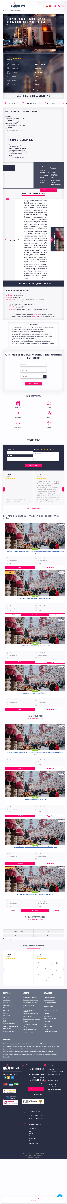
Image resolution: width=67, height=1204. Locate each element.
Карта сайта (6, 1056)
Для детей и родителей (30, 1024)
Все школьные (48, 1026)
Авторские (6, 1010)
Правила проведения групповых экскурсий (15, 1051)
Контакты (44, 1043)
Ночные (5, 1018)
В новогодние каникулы (50, 1031)
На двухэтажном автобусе (10, 1026)
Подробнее (50, 567)
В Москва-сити (7, 1005)
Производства (48, 1016)
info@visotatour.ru (39, 1094)
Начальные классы (49, 1000)
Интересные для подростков (31, 1019)
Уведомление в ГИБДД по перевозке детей (56, 182)
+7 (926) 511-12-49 (36, 1075)
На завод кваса (27, 1016)
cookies (34, 1198)
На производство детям (30, 1002)
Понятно (33, 1200)
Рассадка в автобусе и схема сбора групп (54, 174)
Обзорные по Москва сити (30, 1013)
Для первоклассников (50, 1002)
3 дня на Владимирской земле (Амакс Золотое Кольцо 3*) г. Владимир (35, 847)
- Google (31, 1136)
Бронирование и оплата (44, 176)
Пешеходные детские (29, 1029)
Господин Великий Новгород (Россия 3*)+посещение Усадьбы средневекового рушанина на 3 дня (35, 552)
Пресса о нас (58, 1043)
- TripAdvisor (32, 1128)
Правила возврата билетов (18, 1049)
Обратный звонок (35, 1089)
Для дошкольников (49, 997)
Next (63, 489)
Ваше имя (11, 449)
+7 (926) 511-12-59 (36, 1080)
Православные (27, 1007)
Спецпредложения (25, 1046)
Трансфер (30, 1043)
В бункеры (46, 1023)
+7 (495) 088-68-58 (36, 1069)
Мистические (7, 1028)
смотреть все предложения (35, 718)
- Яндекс (31, 1133)
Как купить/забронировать (39, 1046)
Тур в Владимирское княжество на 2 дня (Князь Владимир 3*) (35, 598)
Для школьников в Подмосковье (28, 1011)
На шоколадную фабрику (30, 1000)
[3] (17, 58)
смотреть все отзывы (33, 508)
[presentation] (11, 103)
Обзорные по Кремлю (29, 1026)
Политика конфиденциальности (33, 1155)
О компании (22, 1043)
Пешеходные (7, 1002)
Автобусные (6, 1000)
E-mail (10, 455)
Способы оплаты (53, 1046)
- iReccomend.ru (33, 1143)
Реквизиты (37, 1043)
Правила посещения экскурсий (36, 1049)
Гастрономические (8, 1031)
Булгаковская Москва (50, 1018)
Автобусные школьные (50, 1010)
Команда (6, 1043)
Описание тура (10, 24)
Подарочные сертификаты (11, 1046)
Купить (57, 615)
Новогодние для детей (30, 997)
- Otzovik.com (32, 1138)
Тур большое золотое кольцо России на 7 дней (35, 646)
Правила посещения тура (44, 171)
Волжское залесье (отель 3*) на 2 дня (35, 799)
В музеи (25, 1021)
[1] (13, 58)
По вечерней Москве (9, 1023)
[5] (20, 58)
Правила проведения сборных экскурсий (41, 1051)
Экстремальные (28, 1032)
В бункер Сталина (28, 1005)
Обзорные (6, 1007)
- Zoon (30, 1131)
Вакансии (50, 1043)
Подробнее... (39, 1198)
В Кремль (6, 997)
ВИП (4, 1020)
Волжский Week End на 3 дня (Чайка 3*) (35, 693)
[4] (18, 58)
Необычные (6, 1015)
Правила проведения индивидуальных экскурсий (17, 1054)
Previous (4, 489)
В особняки (47, 1021)
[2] (15, 58)
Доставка (6, 1049)
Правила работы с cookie (33, 1157)
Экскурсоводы (14, 1043)
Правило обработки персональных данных (45, 1054)
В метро (5, 1013)
